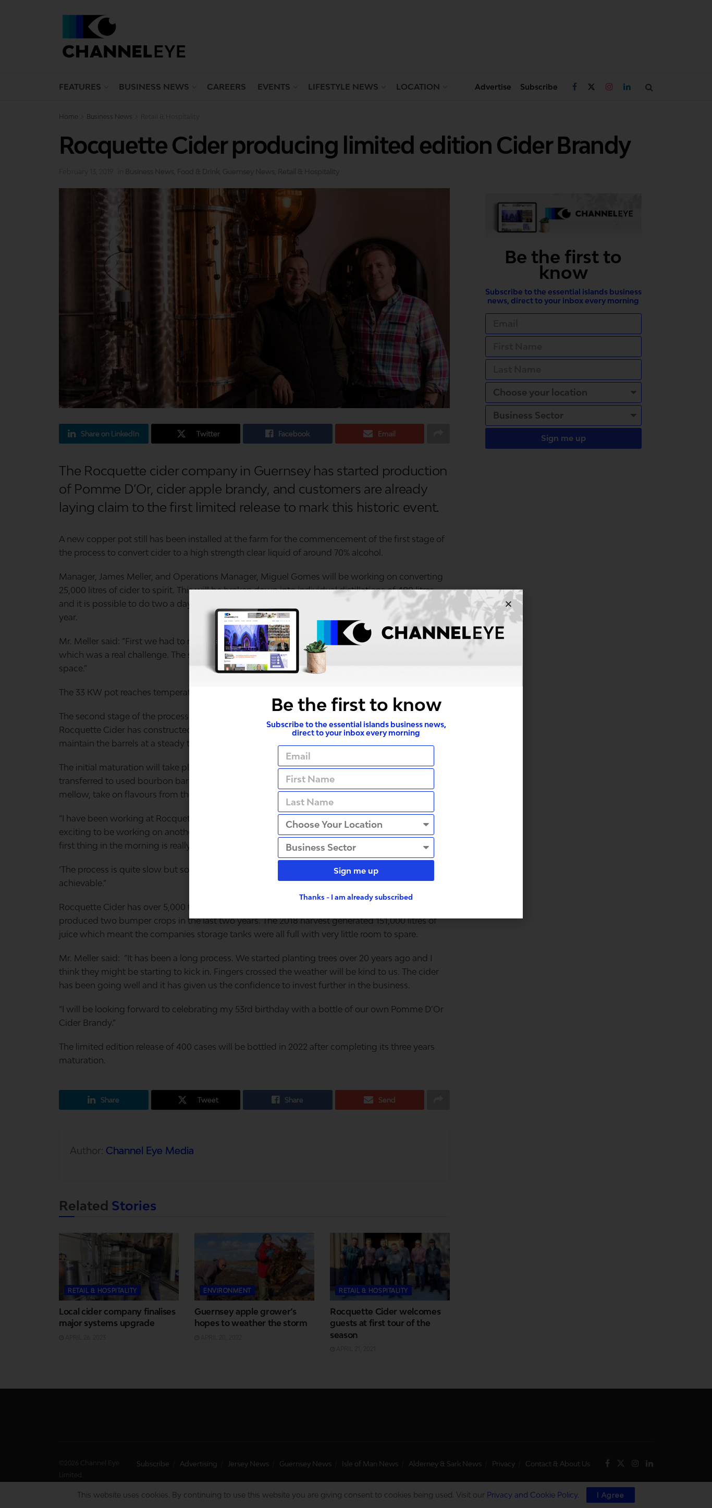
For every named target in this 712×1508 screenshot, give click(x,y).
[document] (356, 754)
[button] (508, 604)
